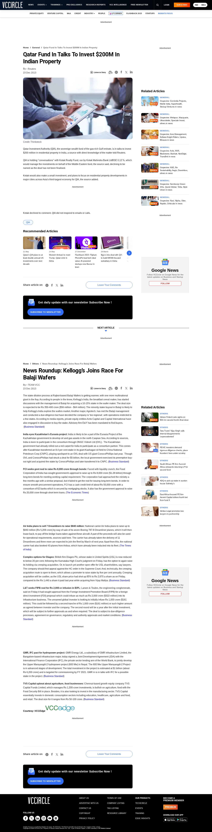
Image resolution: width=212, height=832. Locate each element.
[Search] (157, 5)
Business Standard (34, 427)
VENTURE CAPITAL (55, 13)
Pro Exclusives (74, 5)
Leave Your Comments (109, 285)
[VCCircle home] (12, 5)
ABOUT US (84, 798)
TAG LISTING (113, 808)
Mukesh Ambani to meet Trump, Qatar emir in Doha (59, 258)
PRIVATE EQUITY (37, 13)
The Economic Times (77, 492)
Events (41, 5)
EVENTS (139, 808)
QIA (28, 222)
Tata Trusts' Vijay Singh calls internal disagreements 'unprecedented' (172, 434)
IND (196, 5)
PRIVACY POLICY (87, 818)
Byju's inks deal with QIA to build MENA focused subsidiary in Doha (111, 258)
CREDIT (77, 13)
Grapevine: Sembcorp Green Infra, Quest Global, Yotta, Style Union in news (173, 187)
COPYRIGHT (84, 813)
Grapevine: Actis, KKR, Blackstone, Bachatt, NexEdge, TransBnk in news (173, 154)
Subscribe (182, 5)
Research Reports (95, 5)
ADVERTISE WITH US (89, 803)
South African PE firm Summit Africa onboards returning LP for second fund (174, 467)
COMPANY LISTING (115, 803)
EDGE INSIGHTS (142, 818)
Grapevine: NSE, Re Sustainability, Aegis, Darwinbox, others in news (174, 170)
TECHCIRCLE (141, 803)
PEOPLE (101, 13)
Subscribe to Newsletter (45, 312)
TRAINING (139, 813)
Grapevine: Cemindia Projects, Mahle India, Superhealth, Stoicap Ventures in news (173, 104)
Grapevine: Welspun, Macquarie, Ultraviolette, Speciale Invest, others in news (174, 120)
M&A (69, 13)
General (36, 47)
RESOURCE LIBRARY (116, 813)
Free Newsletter (139, 5)
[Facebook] (121, 72)
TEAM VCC (34, 385)
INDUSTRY (88, 13)
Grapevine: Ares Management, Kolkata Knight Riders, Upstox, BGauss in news (173, 137)
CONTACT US (85, 808)
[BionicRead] (110, 72)
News (31, 5)
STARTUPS (150, 13)
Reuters (32, 69)
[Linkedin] (131, 72)
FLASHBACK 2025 (134, 13)
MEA (203, 5)
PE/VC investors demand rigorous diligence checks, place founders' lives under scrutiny (174, 450)
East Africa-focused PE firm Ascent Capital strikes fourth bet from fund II (174, 497)
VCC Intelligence (118, 5)
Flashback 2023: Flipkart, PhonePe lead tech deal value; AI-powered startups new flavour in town (86, 261)
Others (35, 364)
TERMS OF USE (114, 798)
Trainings (55, 5)
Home (26, 47)
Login (166, 5)
